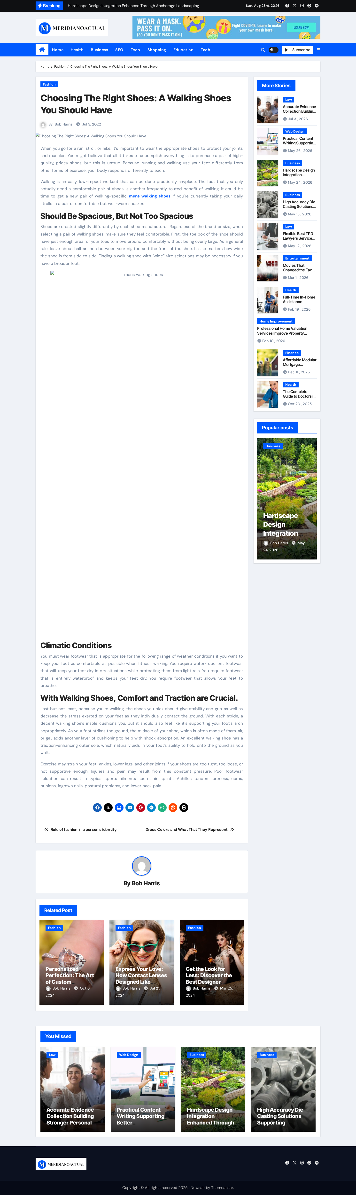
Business (99, 49)
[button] (318, 49)
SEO (119, 49)
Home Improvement (276, 321)
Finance (292, 353)
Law (288, 99)
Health (77, 49)
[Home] (42, 49)
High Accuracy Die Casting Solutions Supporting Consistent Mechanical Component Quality (281, 1126)
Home (57, 49)
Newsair (198, 1187)
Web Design (294, 131)
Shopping (156, 49)
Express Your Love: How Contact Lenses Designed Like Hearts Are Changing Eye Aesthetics (142, 982)
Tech (135, 49)
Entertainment (297, 258)
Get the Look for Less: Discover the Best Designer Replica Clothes (209, 978)
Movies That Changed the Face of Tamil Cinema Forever (298, 272)
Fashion (49, 84)
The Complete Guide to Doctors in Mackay (299, 396)
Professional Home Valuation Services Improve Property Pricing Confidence (282, 333)
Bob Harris (64, 124)
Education (183, 49)
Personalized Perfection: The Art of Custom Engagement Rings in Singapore (70, 982)
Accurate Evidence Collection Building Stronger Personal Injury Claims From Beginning (70, 1123)
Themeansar (222, 1187)
